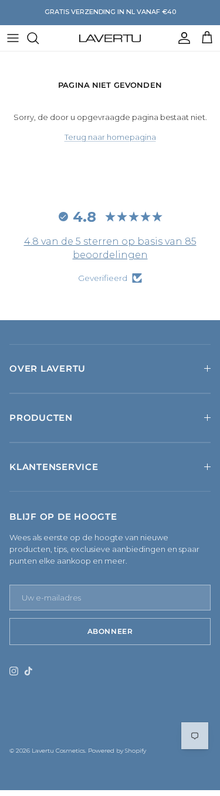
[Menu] (13, 38)
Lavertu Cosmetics (58, 750)
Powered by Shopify (117, 750)
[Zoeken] (39, 38)
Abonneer (110, 631)
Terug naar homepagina (110, 137)
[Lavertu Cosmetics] (110, 38)
